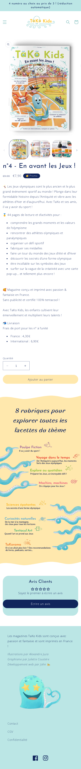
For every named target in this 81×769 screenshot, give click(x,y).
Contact (13, 723)
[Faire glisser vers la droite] (77, 150)
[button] (5, 22)
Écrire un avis (40, 604)
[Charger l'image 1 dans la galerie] (19, 149)
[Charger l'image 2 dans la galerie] (40, 149)
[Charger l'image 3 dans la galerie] (62, 149)
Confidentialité (17, 740)
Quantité (8, 358)
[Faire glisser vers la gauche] (4, 150)
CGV (10, 731)
